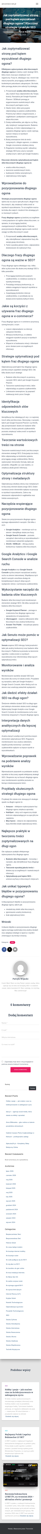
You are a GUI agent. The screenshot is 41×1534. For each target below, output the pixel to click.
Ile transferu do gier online (15, 1268)
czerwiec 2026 (11, 1175)
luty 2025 (9, 1197)
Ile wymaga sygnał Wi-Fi (14, 1285)
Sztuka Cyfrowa (11, 1319)
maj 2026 (9, 1180)
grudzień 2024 (11, 1205)
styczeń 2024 (10, 1222)
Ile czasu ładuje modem (14, 1247)
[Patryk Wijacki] (20, 968)
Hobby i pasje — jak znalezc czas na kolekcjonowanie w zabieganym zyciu (19, 1392)
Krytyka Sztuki (11, 1298)
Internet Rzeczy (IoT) (13, 1294)
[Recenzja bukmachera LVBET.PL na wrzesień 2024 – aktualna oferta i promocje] (20, 1475)
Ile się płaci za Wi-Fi (13, 1264)
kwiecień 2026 (11, 1184)
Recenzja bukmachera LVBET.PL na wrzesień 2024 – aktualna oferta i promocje (19, 1497)
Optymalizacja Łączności (14, 1307)
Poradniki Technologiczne (15, 1311)
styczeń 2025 (10, 1201)
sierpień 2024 (10, 1218)
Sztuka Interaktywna (13, 1324)
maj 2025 (9, 1192)
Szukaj (7, 1084)
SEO (12, 942)
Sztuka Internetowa (12, 1328)
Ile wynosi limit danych (13, 1289)
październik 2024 (12, 1209)
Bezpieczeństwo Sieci (13, 1234)
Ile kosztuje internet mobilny (15, 1251)
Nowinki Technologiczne (14, 1302)
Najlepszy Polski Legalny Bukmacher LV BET (18, 1435)
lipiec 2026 (9, 1171)
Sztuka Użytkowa (12, 1341)
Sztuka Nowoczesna (13, 1332)
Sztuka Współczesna (13, 1345)
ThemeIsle (29, 1529)
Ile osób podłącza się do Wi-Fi (16, 1260)
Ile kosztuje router (12, 1255)
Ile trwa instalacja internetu (15, 1272)
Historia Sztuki (11, 1243)
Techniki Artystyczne (13, 1349)
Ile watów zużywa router (14, 1281)
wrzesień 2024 (11, 1214)
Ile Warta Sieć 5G (12, 1277)
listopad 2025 (10, 1188)
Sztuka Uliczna (11, 1336)
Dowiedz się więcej (11, 1416)
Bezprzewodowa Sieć (13, 1238)
